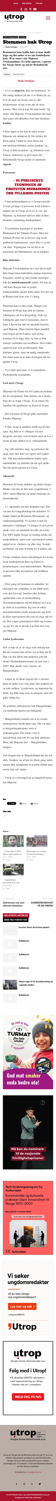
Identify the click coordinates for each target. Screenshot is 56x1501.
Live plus (22, 37)
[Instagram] (24, 1484)
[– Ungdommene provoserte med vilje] (13, 870)
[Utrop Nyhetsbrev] (28, 1414)
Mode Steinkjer (11, 47)
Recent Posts (19, 74)
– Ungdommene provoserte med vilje (11, 881)
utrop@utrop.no (34, 1472)
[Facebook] (16, 1484)
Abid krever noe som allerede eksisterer (13, 904)
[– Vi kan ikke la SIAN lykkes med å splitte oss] (13, 841)
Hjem (5, 32)
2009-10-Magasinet (35, 32)
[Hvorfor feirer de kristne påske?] (10, 930)
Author (7, 74)
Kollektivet (24, 941)
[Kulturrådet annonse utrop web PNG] (28, 1253)
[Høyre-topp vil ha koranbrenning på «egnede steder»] (10, 985)
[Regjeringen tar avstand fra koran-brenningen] (37, 841)
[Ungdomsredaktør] (28, 1334)
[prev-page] (28, 1009)
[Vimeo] (40, 1484)
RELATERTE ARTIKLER (16, 915)
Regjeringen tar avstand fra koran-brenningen (36, 852)
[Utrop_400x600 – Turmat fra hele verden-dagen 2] (28, 1088)
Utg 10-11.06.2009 (17, 32)
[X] (32, 1484)
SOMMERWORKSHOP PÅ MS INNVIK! (42, 904)
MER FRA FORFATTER (15, 919)
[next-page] (33, 1009)
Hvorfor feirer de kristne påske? (34, 927)
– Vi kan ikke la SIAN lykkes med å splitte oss (12, 852)
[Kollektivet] (10, 944)
